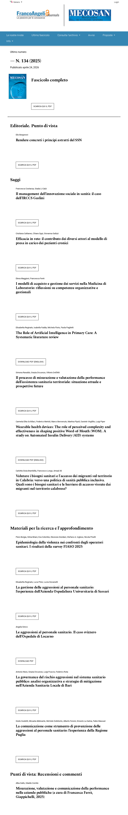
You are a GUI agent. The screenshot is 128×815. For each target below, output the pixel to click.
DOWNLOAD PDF (25, 661)
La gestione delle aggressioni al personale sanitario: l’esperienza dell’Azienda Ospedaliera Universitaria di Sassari (62, 589)
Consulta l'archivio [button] (67, 35)
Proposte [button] (108, 35)
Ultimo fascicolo (40, 35)
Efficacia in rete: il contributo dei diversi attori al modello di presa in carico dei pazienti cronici (61, 241)
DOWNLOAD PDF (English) (31, 362)
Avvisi (91, 35)
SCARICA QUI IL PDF (42, 106)
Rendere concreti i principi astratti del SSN (49, 140)
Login (116, 2)
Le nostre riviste (15, 35)
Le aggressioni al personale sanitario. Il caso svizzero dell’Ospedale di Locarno (56, 634)
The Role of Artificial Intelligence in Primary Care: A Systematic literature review (56, 335)
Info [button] (8, 41)
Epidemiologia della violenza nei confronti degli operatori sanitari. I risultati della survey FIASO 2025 (59, 544)
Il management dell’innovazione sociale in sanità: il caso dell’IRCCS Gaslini (58, 196)
